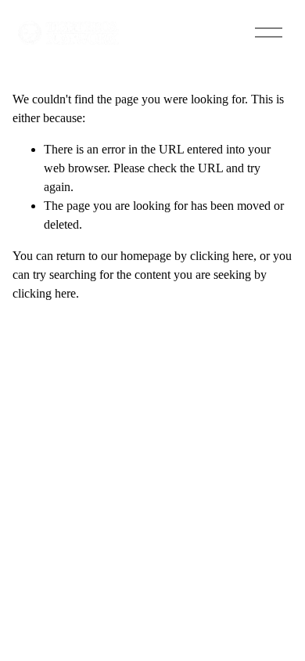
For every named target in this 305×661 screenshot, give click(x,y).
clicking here (221, 255)
